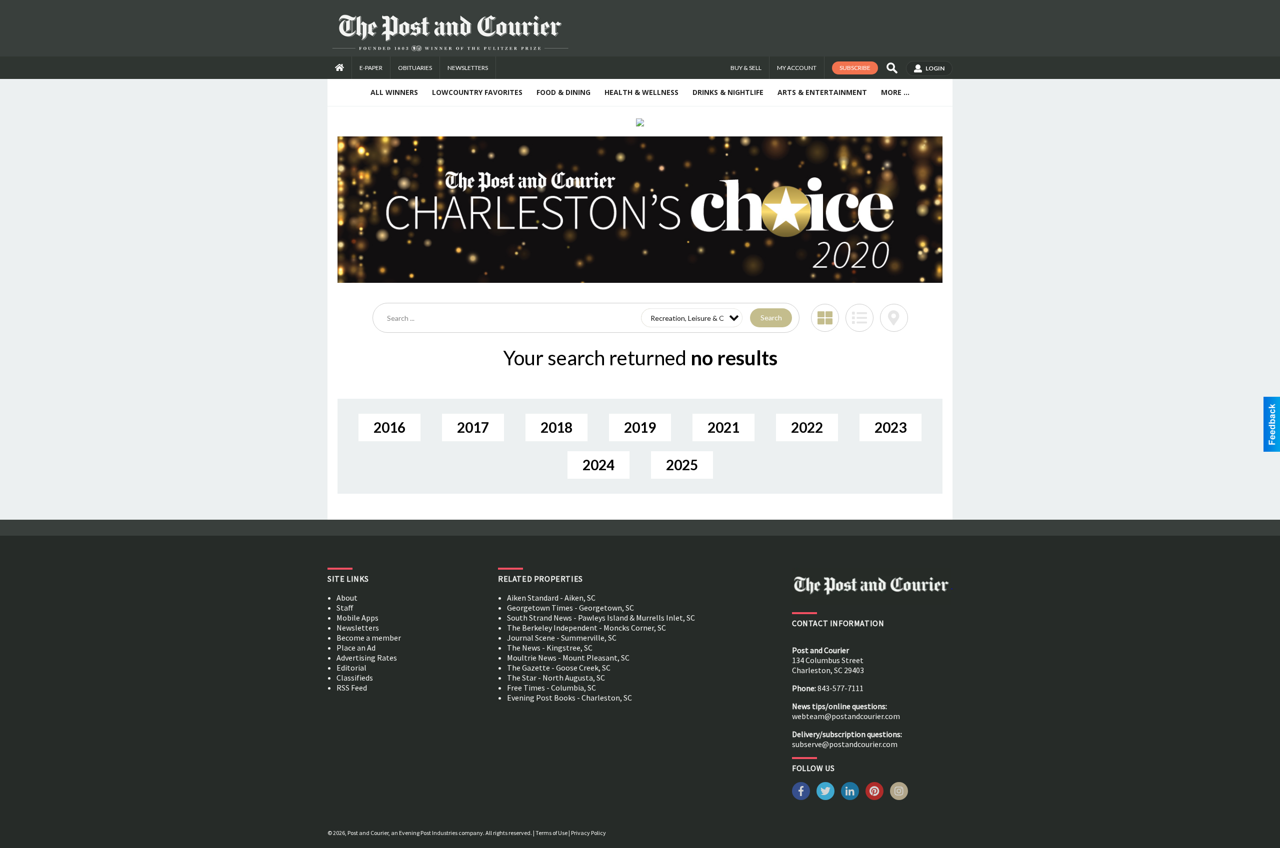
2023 (890, 427)
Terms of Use (552, 833)
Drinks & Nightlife (728, 92)
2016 (390, 427)
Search (771, 317)
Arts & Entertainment (822, 92)
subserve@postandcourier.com (845, 744)
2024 (598, 464)
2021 (724, 427)
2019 (640, 427)
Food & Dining (563, 92)
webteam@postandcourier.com (846, 716)
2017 (473, 427)
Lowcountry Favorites (477, 92)
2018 (556, 427)
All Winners (394, 92)
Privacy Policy (588, 833)
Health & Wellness (641, 92)
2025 (682, 464)
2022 (807, 427)
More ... (895, 92)
